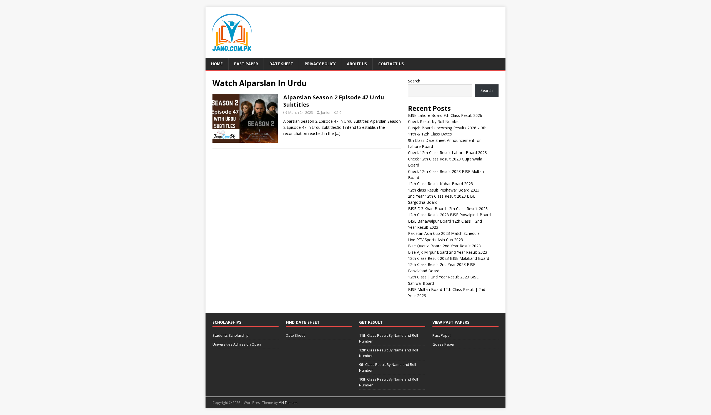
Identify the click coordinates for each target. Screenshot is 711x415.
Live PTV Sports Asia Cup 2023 (435, 239)
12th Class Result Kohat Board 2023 (440, 183)
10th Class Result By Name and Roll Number (388, 382)
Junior (326, 112)
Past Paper (246, 63)
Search (414, 81)
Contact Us (391, 63)
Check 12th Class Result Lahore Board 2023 (447, 152)
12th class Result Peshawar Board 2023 (443, 190)
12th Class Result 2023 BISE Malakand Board (448, 258)
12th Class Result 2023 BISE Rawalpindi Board (449, 214)
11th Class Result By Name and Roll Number (388, 338)
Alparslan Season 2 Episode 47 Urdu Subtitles (333, 101)
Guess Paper (443, 344)
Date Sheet (281, 63)
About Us (357, 63)
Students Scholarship (230, 335)
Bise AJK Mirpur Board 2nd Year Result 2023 (447, 252)
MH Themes (288, 402)
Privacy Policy (320, 63)
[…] (338, 133)
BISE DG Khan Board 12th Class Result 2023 (448, 208)
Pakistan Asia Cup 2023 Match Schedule (444, 233)
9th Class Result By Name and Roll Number (387, 367)
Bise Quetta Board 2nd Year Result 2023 (444, 245)
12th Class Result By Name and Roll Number (388, 353)
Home (217, 63)
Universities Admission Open (236, 344)
